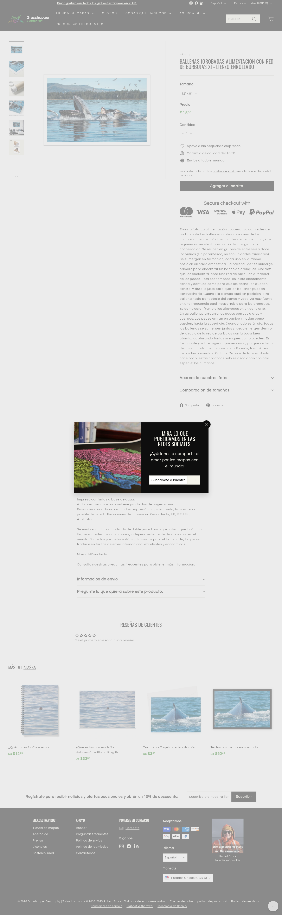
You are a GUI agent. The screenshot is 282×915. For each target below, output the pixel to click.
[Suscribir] (193, 479)
